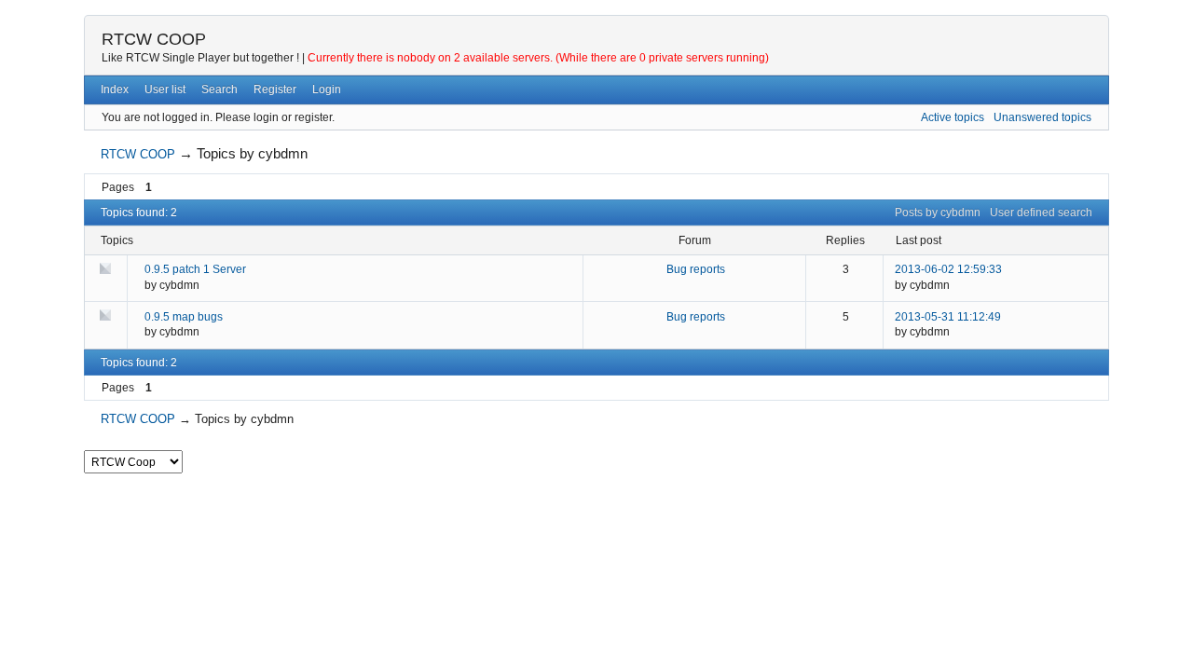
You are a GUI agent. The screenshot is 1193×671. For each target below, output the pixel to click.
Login (326, 89)
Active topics (952, 117)
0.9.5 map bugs (183, 316)
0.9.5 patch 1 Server (195, 269)
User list (164, 89)
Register (275, 89)
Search (219, 89)
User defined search (1041, 212)
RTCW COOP (154, 39)
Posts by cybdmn (937, 212)
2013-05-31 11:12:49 (948, 316)
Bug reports (695, 269)
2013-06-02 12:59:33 (948, 269)
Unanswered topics (1042, 117)
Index (115, 89)
